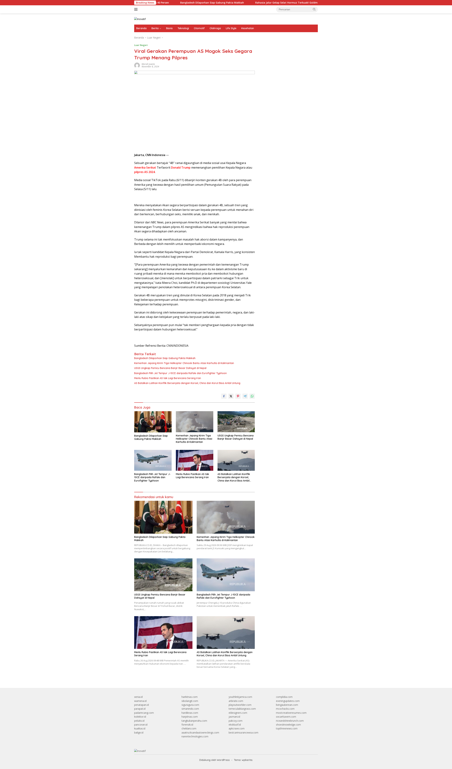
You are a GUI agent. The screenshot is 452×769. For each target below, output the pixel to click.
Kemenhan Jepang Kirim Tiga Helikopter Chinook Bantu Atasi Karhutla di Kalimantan (184, 363)
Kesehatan (247, 28)
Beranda (141, 28)
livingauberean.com (287, 704)
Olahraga (215, 28)
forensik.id (187, 724)
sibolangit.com (190, 701)
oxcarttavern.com (286, 716)
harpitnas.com (190, 716)
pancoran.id (140, 724)
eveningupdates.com (288, 701)
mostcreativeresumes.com (291, 712)
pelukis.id (139, 720)
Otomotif (199, 28)
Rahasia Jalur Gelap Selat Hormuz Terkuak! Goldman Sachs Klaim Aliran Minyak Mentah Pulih (283, 2)
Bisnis (169, 28)
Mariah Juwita (148, 64)
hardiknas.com (190, 712)
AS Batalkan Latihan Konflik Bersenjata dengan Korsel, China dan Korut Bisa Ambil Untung (187, 383)
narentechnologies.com (195, 736)
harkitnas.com (190, 696)
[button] (314, 9)
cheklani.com (189, 728)
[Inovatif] (140, 18)
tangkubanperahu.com (194, 720)
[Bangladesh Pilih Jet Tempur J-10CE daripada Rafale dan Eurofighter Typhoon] (153, 460)
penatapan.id (141, 704)
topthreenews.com (287, 728)
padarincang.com (144, 712)
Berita (155, 28)
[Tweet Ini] (231, 396)
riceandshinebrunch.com (290, 720)
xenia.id (138, 696)
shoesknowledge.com (288, 724)
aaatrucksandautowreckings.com (200, 732)
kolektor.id (140, 716)
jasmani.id (234, 716)
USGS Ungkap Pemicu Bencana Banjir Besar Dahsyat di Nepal (170, 368)
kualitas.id (139, 728)
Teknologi (183, 28)
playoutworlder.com (240, 704)
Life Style (231, 28)
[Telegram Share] (245, 396)
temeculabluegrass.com (242, 708)
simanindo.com (190, 708)
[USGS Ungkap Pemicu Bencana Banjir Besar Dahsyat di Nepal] (236, 421)
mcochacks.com (285, 708)
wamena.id (140, 701)
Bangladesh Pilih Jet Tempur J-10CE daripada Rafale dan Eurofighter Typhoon (180, 373)
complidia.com (284, 696)
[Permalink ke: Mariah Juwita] (137, 65)
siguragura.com (190, 704)
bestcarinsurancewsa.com (243, 732)
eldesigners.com (238, 712)
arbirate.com (236, 701)
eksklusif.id (235, 724)
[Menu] (136, 9)
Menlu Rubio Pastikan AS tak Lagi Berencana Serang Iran (167, 378)
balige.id (138, 732)
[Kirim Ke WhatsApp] (252, 396)
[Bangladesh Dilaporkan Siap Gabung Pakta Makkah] (153, 421)
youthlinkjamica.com (240, 696)
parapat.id (139, 708)
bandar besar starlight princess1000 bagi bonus (287, 46)
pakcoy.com (235, 720)
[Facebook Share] (224, 396)
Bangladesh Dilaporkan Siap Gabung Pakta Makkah (182, 2)
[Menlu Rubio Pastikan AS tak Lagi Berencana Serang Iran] (194, 460)
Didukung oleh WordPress (214, 760)
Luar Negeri (141, 45)
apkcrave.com (237, 728)
